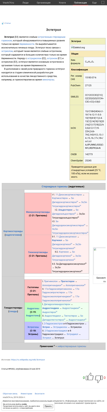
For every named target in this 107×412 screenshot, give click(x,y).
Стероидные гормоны (55, 186)
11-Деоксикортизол (66, 236)
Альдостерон (65, 210)
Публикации (80, 2)
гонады (13, 311)
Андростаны (32, 315)
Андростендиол (53, 315)
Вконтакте (39, 394)
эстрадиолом (34, 58)
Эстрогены (33, 327)
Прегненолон (51, 281)
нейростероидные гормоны (72, 346)
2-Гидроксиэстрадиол (56, 330)
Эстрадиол (72, 334)
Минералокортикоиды (38, 212)
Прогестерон (67, 281)
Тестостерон (70, 315)
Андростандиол (77, 320)
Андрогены (33, 308)
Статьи (8, 23)
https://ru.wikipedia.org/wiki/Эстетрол (28, 360)
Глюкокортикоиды (38, 252)
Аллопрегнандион (52, 285)
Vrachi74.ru (8, 2)
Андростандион (71, 308)
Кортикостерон (60, 198)
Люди (25, 2)
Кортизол (57, 240)
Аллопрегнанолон (75, 285)
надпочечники (13, 235)
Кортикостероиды (13, 231)
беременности (27, 44)
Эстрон (46, 327)
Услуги (62, 2)
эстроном (52, 58)
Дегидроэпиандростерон (57, 304)
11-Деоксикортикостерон (69, 194)
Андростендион (50, 308)
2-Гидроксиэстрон (53, 323)
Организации (43, 2)
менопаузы (48, 79)
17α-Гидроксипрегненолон (58, 289)
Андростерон (49, 312)
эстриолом (7, 51)
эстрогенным (45, 37)
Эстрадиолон (60, 327)
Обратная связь (10, 394)
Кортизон (64, 252)
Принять (48, 406)
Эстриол (46, 337)
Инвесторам (26, 394)
